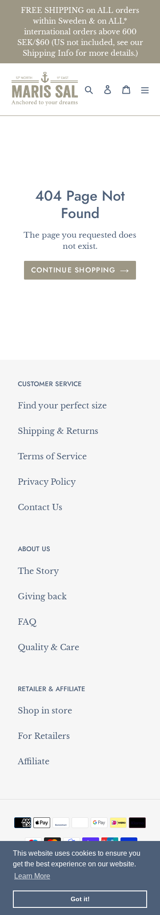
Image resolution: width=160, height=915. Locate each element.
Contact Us (40, 507)
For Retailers (44, 736)
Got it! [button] (80, 899)
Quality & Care (48, 647)
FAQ (27, 622)
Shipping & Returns (58, 431)
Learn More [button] (32, 876)
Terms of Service (52, 457)
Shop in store (45, 711)
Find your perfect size (62, 406)
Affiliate (33, 762)
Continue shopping (73, 270)
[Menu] (145, 89)
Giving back (42, 597)
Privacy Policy (47, 482)
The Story (38, 571)
